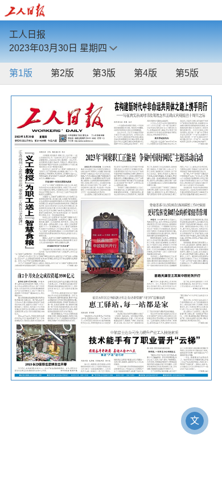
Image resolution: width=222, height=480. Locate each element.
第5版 (187, 73)
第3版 (104, 73)
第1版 (20, 73)
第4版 (145, 73)
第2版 (62, 73)
